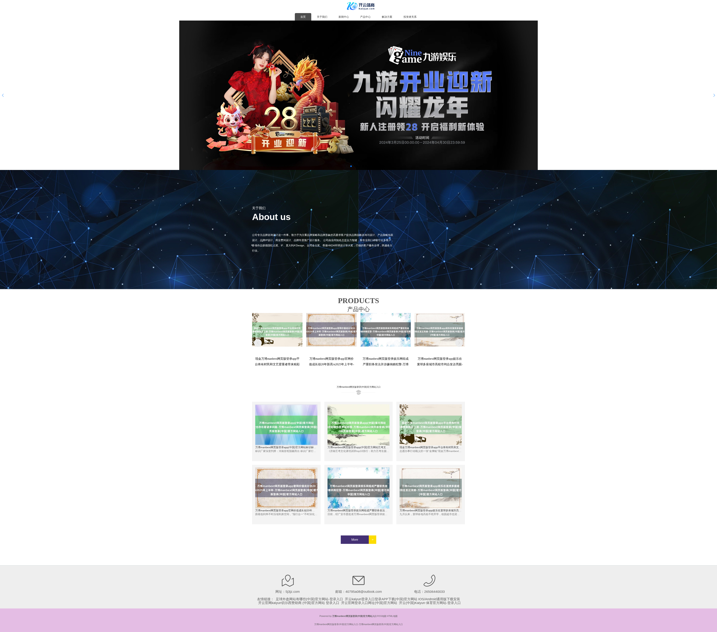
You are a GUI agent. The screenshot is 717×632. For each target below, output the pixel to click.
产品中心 (365, 16)
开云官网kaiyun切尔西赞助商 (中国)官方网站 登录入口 (298, 603)
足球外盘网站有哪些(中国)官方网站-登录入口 (309, 599)
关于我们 (322, 16)
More (354, 539)
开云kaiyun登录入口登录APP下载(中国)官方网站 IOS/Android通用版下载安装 (402, 599)
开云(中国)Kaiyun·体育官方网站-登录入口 (430, 603)
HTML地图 (392, 616)
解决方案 (387, 16)
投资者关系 (410, 16)
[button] (714, 95)
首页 (303, 16)
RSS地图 (381, 616)
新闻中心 (344, 16)
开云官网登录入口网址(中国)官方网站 (369, 603)
